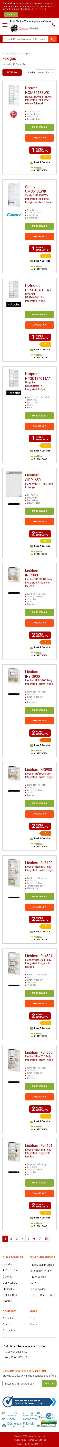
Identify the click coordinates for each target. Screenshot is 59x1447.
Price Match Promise (42, 1264)
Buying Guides (38, 1276)
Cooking (7, 1276)
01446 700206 (40, 170)
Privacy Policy (20, 1440)
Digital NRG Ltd (35, 1444)
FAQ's (33, 1283)
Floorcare (8, 1288)
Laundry (7, 1264)
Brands (7, 1324)
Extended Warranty (41, 1270)
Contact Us (9, 1330)
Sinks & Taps (10, 1294)
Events (34, 1324)
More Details (39, 127)
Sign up (49, 1383)
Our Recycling (38, 1289)
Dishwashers (10, 1282)
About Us (8, 1318)
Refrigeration (15, 53)
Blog (32, 1318)
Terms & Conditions (37, 1440)
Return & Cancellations (43, 1295)
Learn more (38, 9)
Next (46, 1239)
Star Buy (7, 1300)
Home (5, 53)
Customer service (42, 1257)
